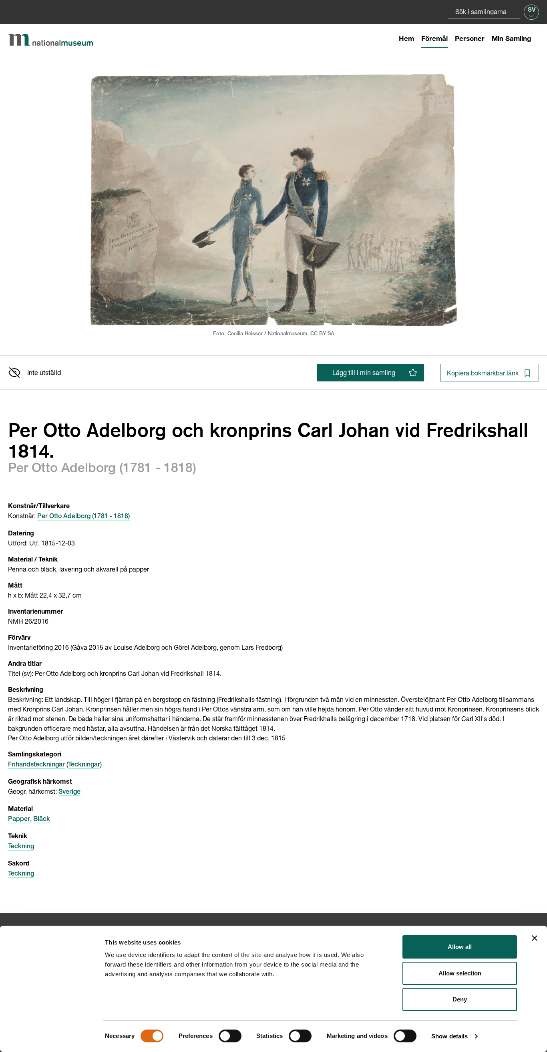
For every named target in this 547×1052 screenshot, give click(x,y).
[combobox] (484, 11)
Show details (449, 1036)
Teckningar (84, 765)
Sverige (69, 792)
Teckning (21, 847)
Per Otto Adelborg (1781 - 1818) (83, 517)
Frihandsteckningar (36, 765)
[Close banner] (534, 938)
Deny (459, 999)
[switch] (230, 1036)
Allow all (460, 946)
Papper (19, 820)
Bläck (41, 820)
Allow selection (459, 973)
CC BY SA (322, 334)
